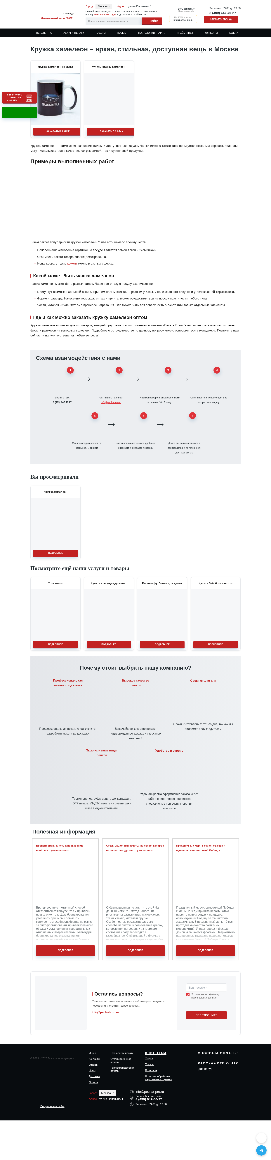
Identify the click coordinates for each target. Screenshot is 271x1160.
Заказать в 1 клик (58, 131)
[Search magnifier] (152, 20)
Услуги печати (73, 33)
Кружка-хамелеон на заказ (55, 66)
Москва (102, 6)
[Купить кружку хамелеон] (109, 99)
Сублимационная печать (120, 1060)
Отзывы (93, 1064)
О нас (92, 1052)
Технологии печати (152, 33)
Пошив (121, 33)
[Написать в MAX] (261, 1138)
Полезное (151, 1070)
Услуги (149, 1058)
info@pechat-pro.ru (111, 402)
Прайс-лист (185, 33)
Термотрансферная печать (122, 1069)
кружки (72, 263)
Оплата (93, 1082)
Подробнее (55, 553)
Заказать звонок (221, 19)
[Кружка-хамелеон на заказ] (55, 99)
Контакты (211, 33)
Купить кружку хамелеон (108, 66)
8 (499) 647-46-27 (222, 13)
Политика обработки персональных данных (158, 1078)
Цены (92, 1070)
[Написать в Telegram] (261, 1150)
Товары (100, 33)
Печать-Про (44, 33)
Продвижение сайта (52, 1106)
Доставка (94, 1076)
